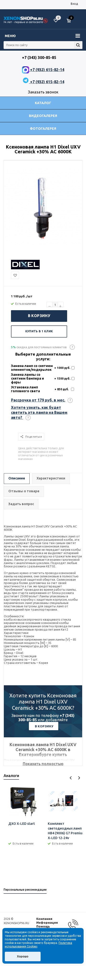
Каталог (43, 103)
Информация (47, 922)
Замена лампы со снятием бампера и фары (27, 378)
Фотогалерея (43, 128)
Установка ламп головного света (25, 389)
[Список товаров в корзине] (71, 22)
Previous (70, 777)
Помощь (43, 926)
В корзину (39, 316)
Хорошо (22, 956)
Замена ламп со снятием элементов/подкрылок (32, 368)
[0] (70, 21)
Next (78, 777)
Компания (44, 918)
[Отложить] (15, 275)
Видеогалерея (43, 116)
